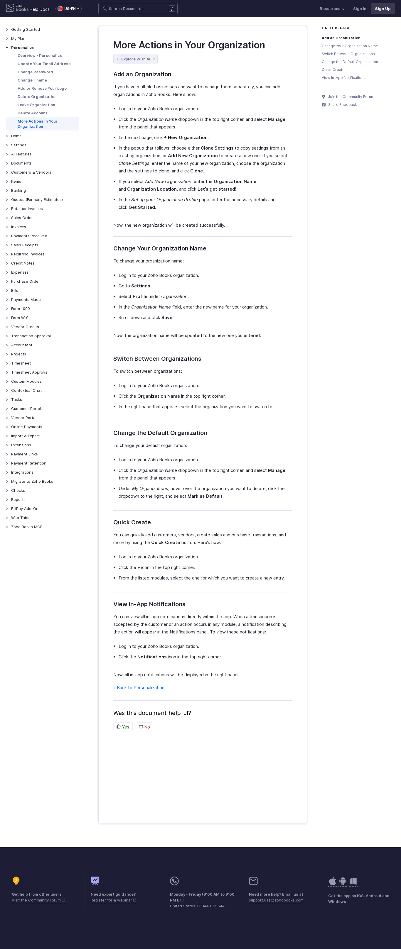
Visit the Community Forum (37, 900)
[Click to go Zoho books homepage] (17, 8)
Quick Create (333, 69)
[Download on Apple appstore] (342, 884)
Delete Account (32, 113)
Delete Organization (37, 96)
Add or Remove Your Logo (42, 88)
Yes (125, 727)
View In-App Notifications (343, 77)
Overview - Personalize (40, 55)
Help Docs (40, 9)
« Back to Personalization (138, 687)
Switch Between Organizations (348, 54)
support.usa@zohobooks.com (276, 900)
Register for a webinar (112, 900)
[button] (66, 8)
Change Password (35, 72)
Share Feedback (342, 104)
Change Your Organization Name (350, 46)
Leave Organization (36, 104)
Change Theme (32, 80)
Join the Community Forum (350, 96)
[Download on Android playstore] (332, 884)
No (146, 727)
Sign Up (383, 8)
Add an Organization (341, 38)
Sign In (359, 8)
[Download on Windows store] (353, 884)
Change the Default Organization (350, 62)
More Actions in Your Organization (38, 124)
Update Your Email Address (44, 63)
